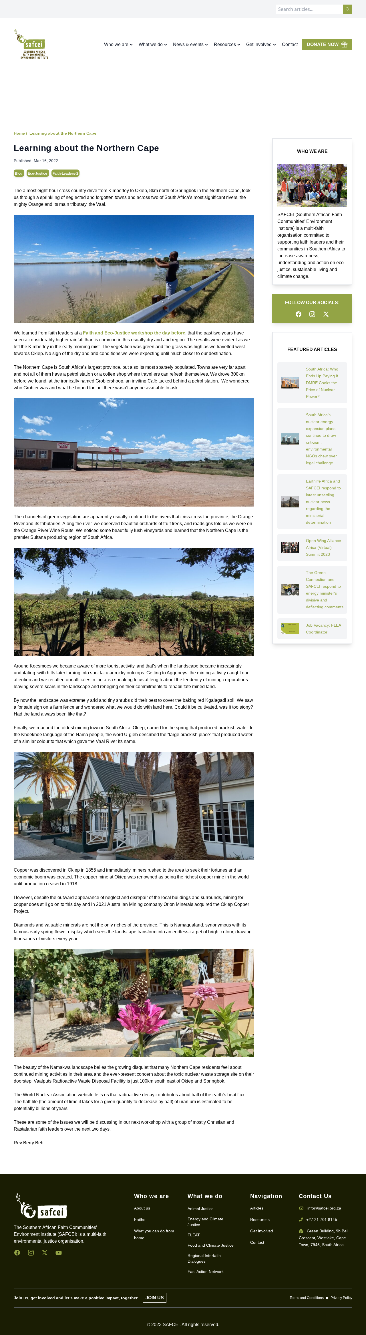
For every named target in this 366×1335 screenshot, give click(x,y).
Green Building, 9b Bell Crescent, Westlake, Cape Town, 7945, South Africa (323, 1238)
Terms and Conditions (307, 1298)
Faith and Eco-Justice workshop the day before (134, 332)
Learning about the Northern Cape (62, 133)
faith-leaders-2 (65, 174)
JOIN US (155, 1297)
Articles (256, 1208)
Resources (260, 1219)
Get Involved (261, 1231)
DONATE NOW (323, 44)
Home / (20, 133)
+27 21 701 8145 (321, 1219)
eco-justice (38, 174)
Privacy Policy (341, 1298)
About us (142, 1208)
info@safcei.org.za (324, 1208)
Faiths (139, 1219)
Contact (290, 44)
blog (19, 174)
